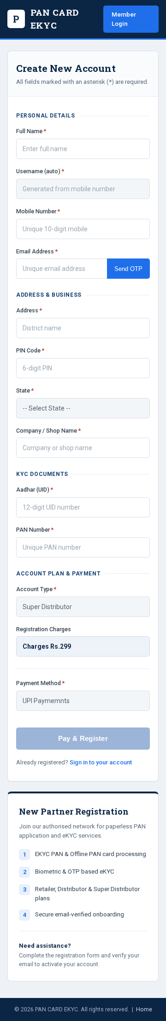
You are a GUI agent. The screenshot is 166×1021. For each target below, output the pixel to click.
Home (144, 1009)
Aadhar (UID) (34, 489)
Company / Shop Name (48, 430)
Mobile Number (38, 211)
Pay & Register (83, 738)
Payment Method (40, 683)
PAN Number (34, 529)
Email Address (37, 251)
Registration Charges (43, 629)
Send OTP (128, 268)
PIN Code (30, 350)
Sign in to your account (101, 762)
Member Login (124, 19)
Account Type (36, 589)
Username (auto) (40, 171)
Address (29, 310)
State (25, 390)
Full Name (31, 131)
